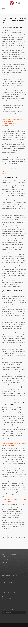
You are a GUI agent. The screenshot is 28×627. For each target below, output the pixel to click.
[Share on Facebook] (3, 537)
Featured (5, 562)
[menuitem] (15, 3)
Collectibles (5, 559)
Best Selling (5, 558)
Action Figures (6, 556)
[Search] (15, 3)
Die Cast (4, 561)
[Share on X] (6, 537)
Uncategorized (6, 567)
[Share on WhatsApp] (9, 537)
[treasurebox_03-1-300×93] (11, 3)
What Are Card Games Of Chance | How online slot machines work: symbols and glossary (12, 171)
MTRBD (23, 624)
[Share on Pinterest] (11, 537)
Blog (3, 8)
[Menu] (19, 3)
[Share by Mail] (24, 537)
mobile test (5, 564)
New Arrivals (5, 565)
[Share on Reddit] (22, 537)
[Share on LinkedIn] (14, 537)
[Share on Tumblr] (16, 537)
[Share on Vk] (19, 537)
